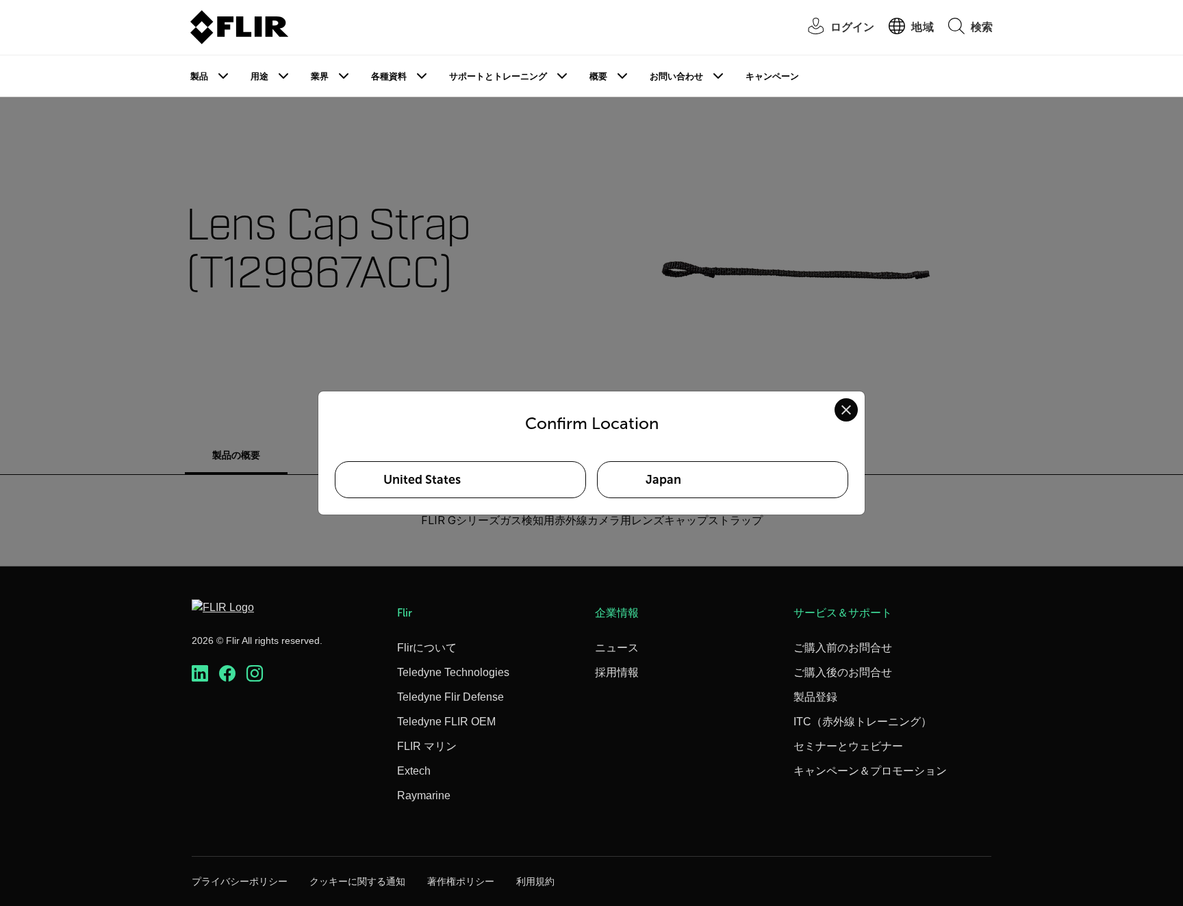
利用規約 (535, 881)
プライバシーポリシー (240, 881)
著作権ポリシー (460, 881)
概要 (598, 76)
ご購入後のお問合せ (842, 672)
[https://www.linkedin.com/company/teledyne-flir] (200, 673)
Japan (663, 480)
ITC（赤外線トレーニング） (862, 721)
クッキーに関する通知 (357, 881)
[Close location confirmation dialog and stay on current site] (846, 410)
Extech (414, 771)
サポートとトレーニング (498, 76)
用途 (259, 76)
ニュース (617, 647)
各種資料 (389, 76)
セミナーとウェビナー (848, 746)
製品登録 (815, 697)
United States (422, 480)
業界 (320, 76)
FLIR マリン (427, 746)
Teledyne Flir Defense (450, 697)
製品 (199, 76)
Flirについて (427, 647)
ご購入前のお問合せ (842, 647)
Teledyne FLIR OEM (446, 721)
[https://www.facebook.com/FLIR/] (227, 673)
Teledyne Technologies (453, 672)
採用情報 (617, 672)
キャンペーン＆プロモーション (870, 771)
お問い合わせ (676, 76)
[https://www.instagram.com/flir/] (254, 673)
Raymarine (423, 795)
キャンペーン (772, 76)
